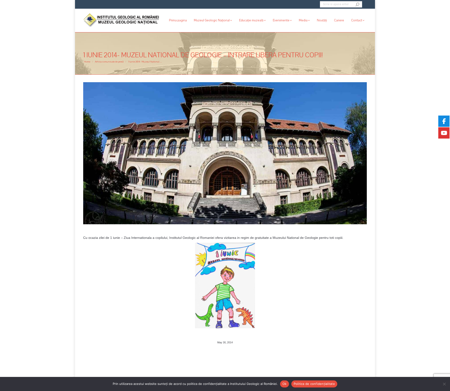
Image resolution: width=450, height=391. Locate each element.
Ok (284, 384)
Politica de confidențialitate (314, 384)
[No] (444, 384)
